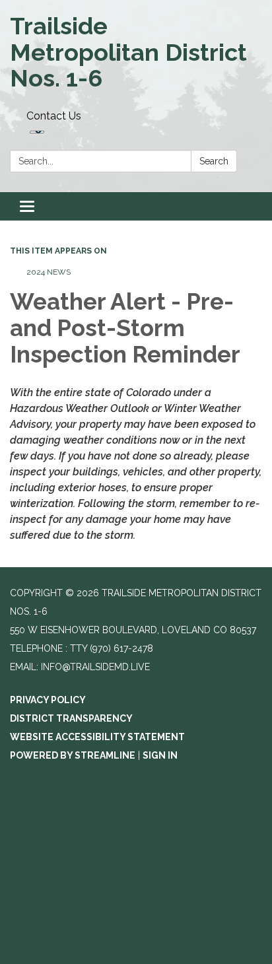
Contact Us (53, 116)
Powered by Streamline (72, 755)
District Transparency (71, 718)
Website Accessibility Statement (97, 737)
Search (213, 161)
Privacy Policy (48, 700)
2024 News (48, 272)
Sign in (160, 755)
